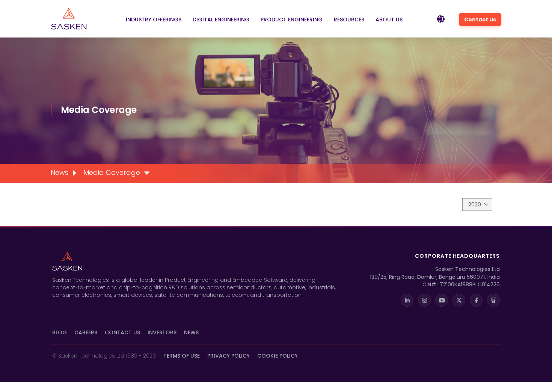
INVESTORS (162, 332)
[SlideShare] (493, 300)
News (191, 332)
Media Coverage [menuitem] (111, 172)
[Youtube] (441, 300)
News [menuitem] (59, 172)
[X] (458, 300)
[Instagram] (424, 300)
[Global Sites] (441, 19)
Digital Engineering (221, 19)
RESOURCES (349, 19)
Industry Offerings (153, 19)
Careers (85, 332)
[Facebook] (476, 300)
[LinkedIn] (407, 300)
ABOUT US (389, 19)
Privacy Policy (228, 355)
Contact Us (480, 19)
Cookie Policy (277, 355)
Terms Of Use (181, 355)
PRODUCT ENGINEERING (292, 19)
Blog (59, 332)
